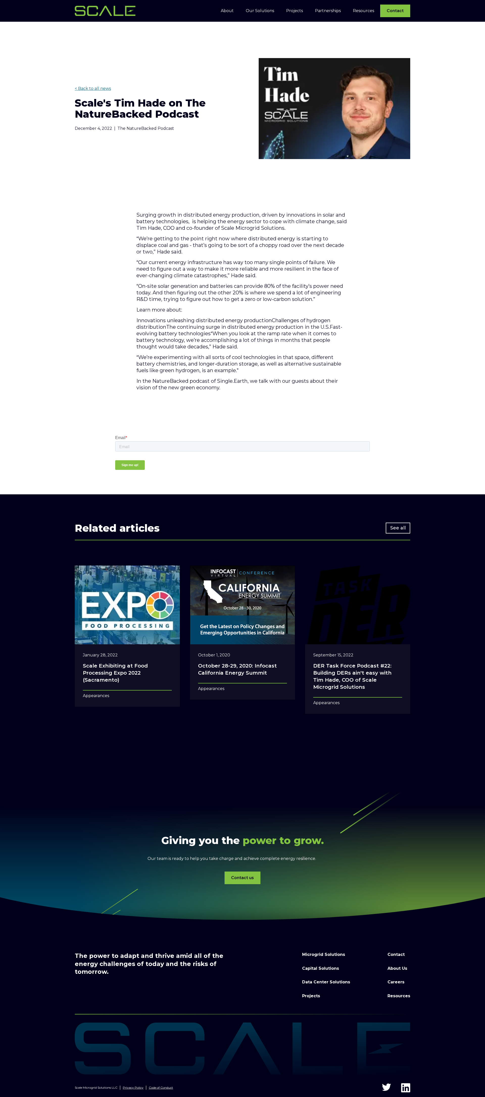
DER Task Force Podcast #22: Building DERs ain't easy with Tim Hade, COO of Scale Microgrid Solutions (352, 676)
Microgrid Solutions (323, 954)
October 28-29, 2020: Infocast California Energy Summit (237, 669)
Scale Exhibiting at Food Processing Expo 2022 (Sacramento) (115, 673)
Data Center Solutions (326, 982)
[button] (227, 11)
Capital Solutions (320, 968)
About (227, 10)
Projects (311, 995)
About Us (397, 968)
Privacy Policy (133, 1087)
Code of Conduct (161, 1087)
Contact (395, 10)
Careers (395, 982)
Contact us (242, 877)
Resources (398, 995)
